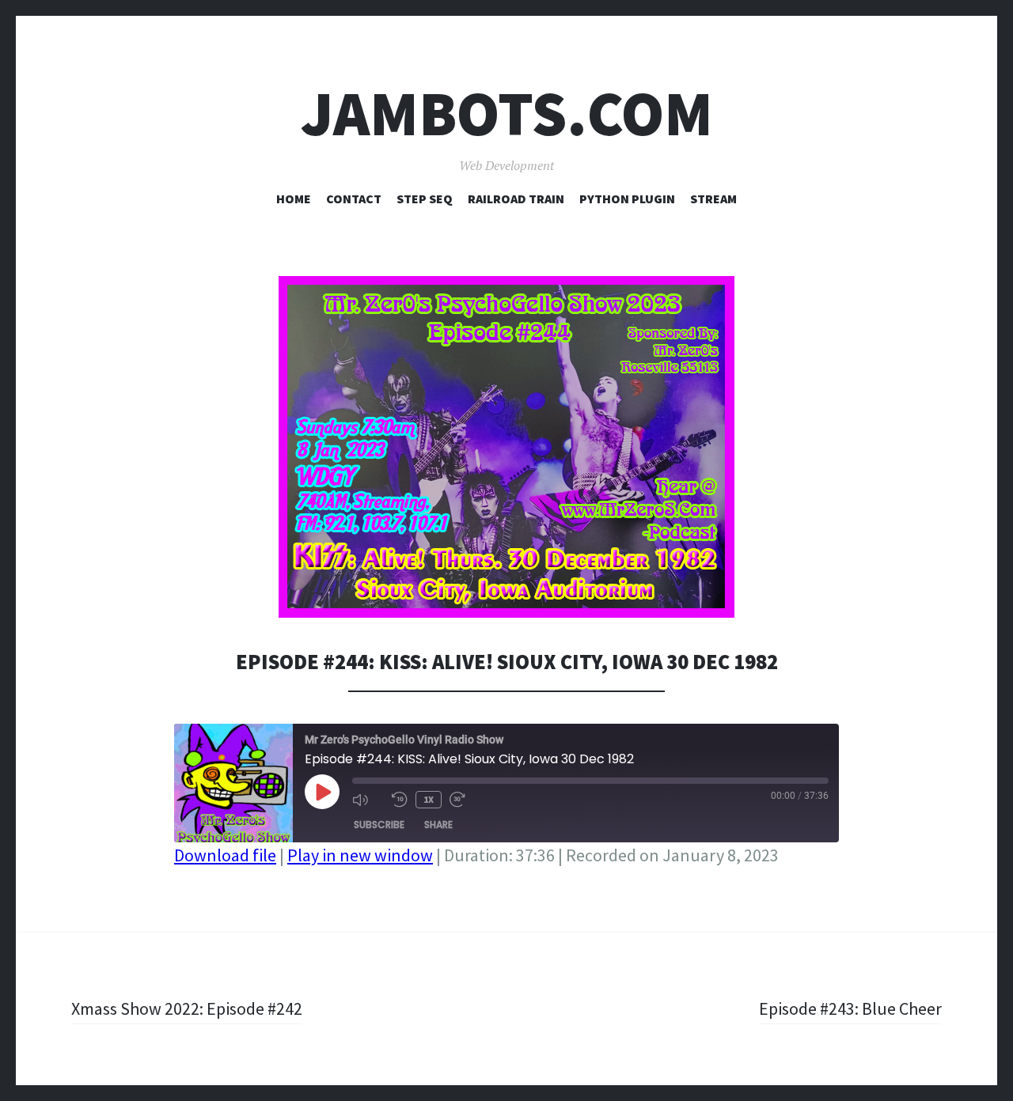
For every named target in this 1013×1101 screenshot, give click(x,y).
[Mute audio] (368, 800)
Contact (353, 198)
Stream (713, 198)
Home (293, 198)
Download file (225, 855)
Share (438, 824)
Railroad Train (516, 198)
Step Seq (424, 198)
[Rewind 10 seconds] (400, 800)
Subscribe (379, 824)
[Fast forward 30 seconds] (465, 800)
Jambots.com (507, 113)
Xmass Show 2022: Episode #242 (186, 1008)
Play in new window (360, 855)
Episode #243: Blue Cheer (850, 1008)
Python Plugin (627, 198)
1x (428, 799)
